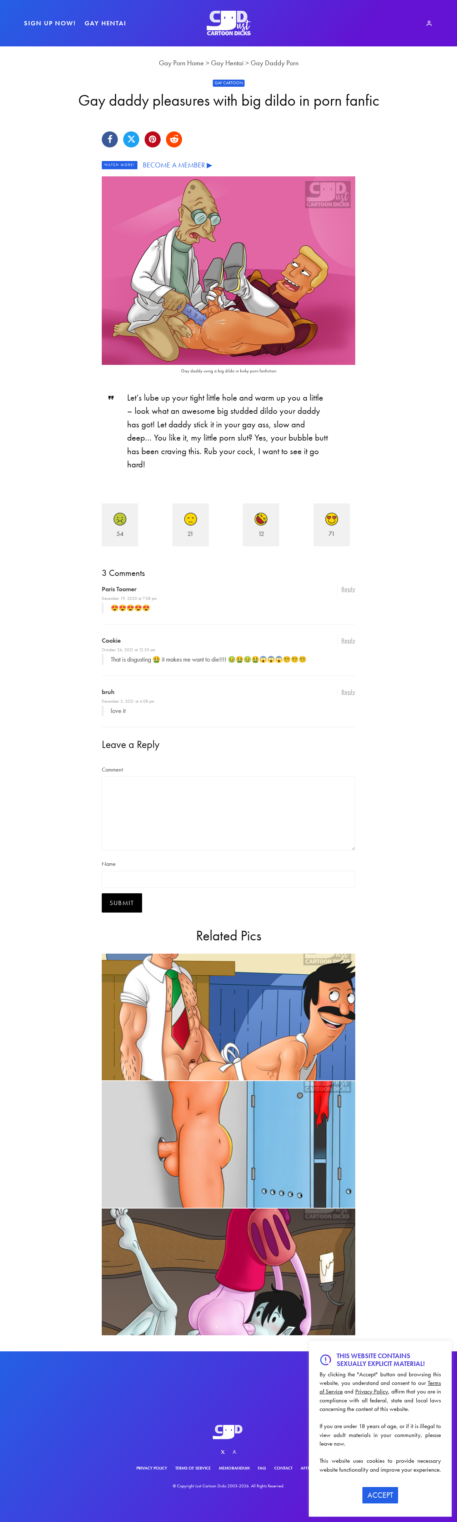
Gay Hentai (105, 23)
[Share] (110, 139)
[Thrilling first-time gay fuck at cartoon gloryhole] (228, 1144)
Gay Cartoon (229, 83)
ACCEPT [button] (380, 1495)
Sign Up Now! (50, 23)
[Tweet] (131, 139)
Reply (348, 589)
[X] (222, 1452)
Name (109, 864)
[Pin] (153, 139)
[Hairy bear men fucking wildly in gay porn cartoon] (228, 1017)
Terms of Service (193, 1468)
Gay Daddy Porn (274, 62)
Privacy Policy (151, 1468)
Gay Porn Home (181, 62)
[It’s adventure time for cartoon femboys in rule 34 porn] (228, 1272)
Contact (283, 1468)
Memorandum (234, 1468)
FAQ (262, 1468)
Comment (112, 769)
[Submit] (174, 139)
